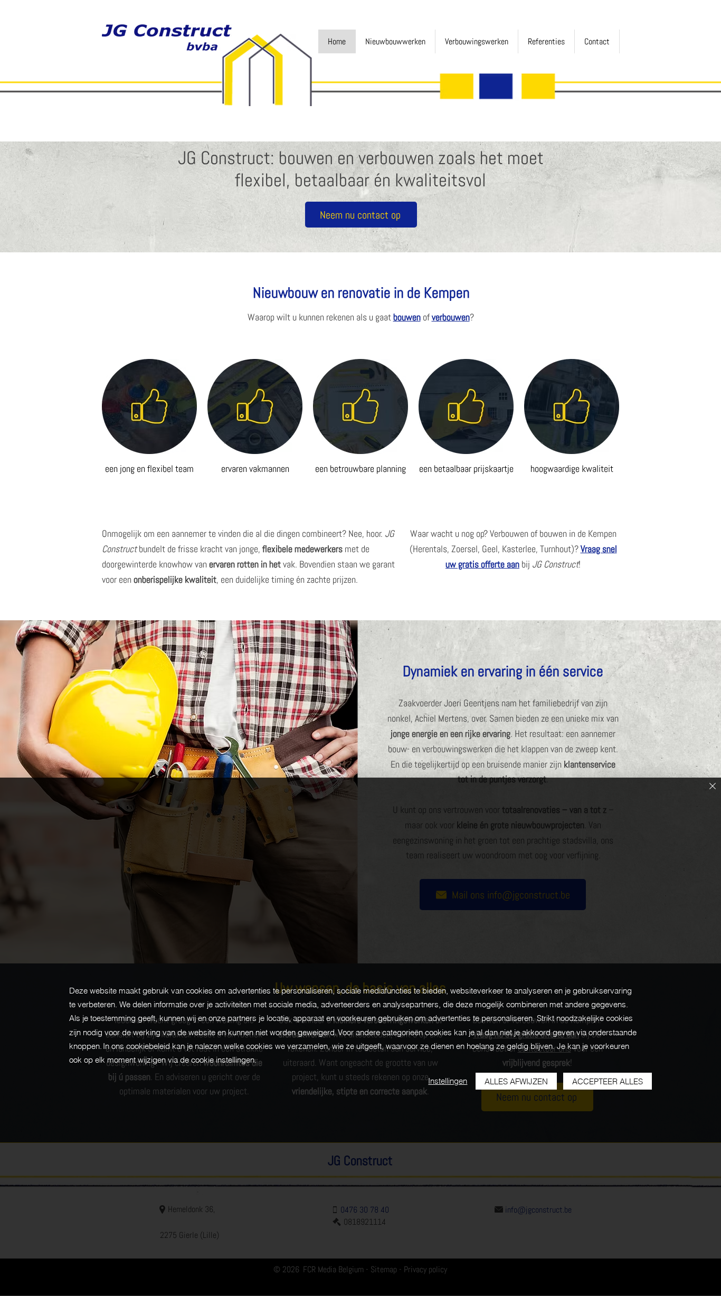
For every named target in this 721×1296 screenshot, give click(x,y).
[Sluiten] (712, 787)
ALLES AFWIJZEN (516, 1081)
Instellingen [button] (447, 1081)
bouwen (407, 317)
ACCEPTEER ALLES (607, 1081)
